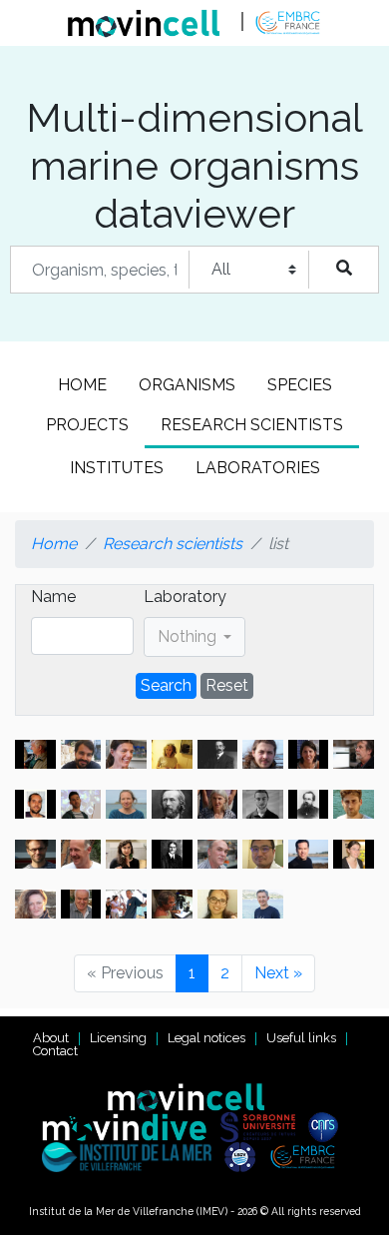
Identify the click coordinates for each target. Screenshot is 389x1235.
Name (53, 596)
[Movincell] (195, 1095)
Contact (55, 1050)
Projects (87, 424)
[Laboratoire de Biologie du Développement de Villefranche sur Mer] (244, 1155)
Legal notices (206, 1037)
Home (82, 384)
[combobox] (195, 637)
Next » (278, 972)
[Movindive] (129, 1125)
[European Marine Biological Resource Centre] (307, 1155)
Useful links (301, 1037)
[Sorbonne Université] (262, 1125)
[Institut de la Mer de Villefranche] (131, 1155)
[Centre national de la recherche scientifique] (328, 1125)
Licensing (118, 1037)
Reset (226, 685)
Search (166, 685)
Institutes (117, 467)
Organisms (187, 384)
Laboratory (185, 596)
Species (299, 384)
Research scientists (252, 424)
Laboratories (257, 467)
